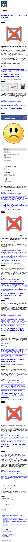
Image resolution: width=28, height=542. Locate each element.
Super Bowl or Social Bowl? (10, 260)
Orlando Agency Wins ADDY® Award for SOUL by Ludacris (14, 206)
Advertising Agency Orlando (18, 253)
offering (23, 491)
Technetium (9, 71)
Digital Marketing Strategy (19, 199)
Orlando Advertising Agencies (12, 324)
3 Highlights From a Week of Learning (11, 518)
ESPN (25, 286)
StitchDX (7, 20)
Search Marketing (19, 350)
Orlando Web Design (5, 283)
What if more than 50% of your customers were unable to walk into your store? (13, 395)
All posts (2, 481)
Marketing (5, 69)
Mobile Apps (11, 69)
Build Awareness (23, 198)
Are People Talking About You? (11, 108)
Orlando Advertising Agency (14, 104)
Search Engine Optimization (10, 200)
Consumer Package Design (21, 70)
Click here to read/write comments (13, 66)
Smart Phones (3, 71)
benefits (12, 499)
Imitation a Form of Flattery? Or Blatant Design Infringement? (12, 75)
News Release (17, 69)
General (17, 105)
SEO (7, 284)
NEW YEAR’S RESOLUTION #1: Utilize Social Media (13, 360)
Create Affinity (4, 199)
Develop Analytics (7, 286)
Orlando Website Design (9, 197)
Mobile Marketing (16, 288)
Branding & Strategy (5, 105)
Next (6, 481)
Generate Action (7, 288)
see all (2, 538)
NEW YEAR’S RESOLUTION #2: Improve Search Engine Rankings (13, 329)
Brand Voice (12, 70)
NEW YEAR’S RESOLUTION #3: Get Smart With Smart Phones (13, 294)
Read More (3, 65)
